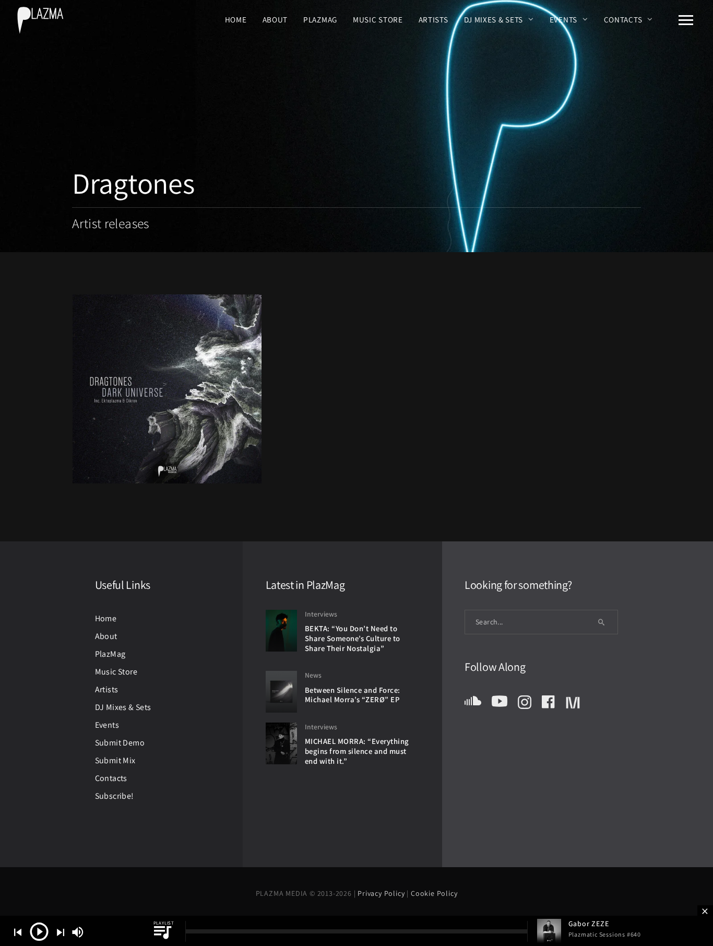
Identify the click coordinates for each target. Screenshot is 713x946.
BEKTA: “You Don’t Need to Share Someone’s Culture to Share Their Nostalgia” (352, 638)
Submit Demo (120, 742)
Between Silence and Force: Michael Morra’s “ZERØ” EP (352, 695)
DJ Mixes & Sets (494, 19)
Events (563, 19)
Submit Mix (115, 760)
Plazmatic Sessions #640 (604, 934)
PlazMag (320, 19)
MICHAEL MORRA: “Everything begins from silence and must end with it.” (357, 750)
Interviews (321, 614)
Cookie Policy (434, 893)
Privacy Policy (382, 893)
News (313, 675)
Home (236, 19)
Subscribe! (114, 795)
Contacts (623, 19)
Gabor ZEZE (588, 923)
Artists (433, 19)
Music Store (378, 19)
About (275, 19)
